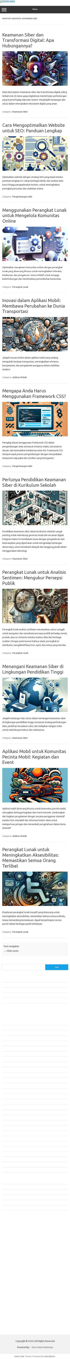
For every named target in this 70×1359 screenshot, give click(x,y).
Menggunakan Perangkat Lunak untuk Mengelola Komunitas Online (34, 215)
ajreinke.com (9, 1229)
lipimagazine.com (11, 1245)
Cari (3, 962)
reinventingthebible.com (15, 1263)
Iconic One (19, 1356)
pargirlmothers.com (12, 1260)
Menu (35, 9)
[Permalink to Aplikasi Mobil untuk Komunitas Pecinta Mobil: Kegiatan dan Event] (35, 801)
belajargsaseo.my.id (13, 1223)
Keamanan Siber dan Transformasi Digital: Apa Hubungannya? (28, 40)
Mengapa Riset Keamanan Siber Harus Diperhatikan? (26, 995)
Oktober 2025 (8, 1075)
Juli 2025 (6, 1091)
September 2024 (9, 1144)
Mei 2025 (6, 1101)
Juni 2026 (6, 1033)
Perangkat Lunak (20, 287)
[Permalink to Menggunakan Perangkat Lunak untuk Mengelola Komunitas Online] (35, 260)
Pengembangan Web (22, 196)
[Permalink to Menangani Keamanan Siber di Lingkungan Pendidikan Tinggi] (35, 711)
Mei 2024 (6, 1165)
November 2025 (9, 1070)
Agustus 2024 (8, 1149)
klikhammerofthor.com (14, 1235)
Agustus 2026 (8, 1022)
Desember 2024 (9, 1128)
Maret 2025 (7, 1112)
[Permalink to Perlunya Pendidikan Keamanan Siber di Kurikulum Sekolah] (35, 524)
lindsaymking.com (12, 1242)
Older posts (11, 951)
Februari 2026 (8, 1054)
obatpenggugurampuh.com (16, 1254)
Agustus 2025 (8, 1085)
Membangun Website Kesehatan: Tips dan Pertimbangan (28, 990)
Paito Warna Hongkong (14, 1272)
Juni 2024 (6, 1159)
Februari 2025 (8, 1117)
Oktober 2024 (8, 1138)
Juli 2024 (6, 1154)
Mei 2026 (6, 1038)
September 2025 (9, 1080)
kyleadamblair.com (12, 1238)
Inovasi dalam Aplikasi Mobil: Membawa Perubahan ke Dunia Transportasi (33, 306)
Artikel (5, 1187)
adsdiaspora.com (11, 1226)
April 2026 (6, 1043)
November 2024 (9, 1133)
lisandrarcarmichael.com (15, 1248)
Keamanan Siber (20, 111)
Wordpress (50, 1356)
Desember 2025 (9, 1064)
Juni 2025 (6, 1096)
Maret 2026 (7, 1049)
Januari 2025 (8, 1122)
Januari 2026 (8, 1059)
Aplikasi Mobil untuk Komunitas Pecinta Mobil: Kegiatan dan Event (34, 757)
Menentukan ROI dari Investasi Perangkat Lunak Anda (26, 984)
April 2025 (6, 1107)
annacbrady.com (11, 1232)
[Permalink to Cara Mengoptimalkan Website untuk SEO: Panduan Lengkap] (35, 170)
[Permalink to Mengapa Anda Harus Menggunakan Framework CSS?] (35, 435)
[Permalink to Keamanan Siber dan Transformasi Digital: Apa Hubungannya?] (35, 85)
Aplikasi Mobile (19, 377)
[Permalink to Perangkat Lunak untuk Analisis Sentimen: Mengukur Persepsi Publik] (35, 622)
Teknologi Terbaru (10, 1208)
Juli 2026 (6, 1028)
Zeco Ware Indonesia (42, 1347)
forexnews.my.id (11, 1220)
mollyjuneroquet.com (13, 1251)
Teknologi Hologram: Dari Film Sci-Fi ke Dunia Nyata (26, 979)
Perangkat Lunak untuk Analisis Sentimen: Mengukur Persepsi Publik (34, 578)
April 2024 (6, 1170)
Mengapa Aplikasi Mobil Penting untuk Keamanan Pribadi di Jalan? (33, 1000)
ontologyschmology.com (15, 1257)
